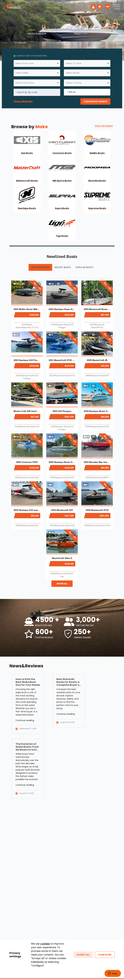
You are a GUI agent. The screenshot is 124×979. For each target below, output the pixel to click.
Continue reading (25, 720)
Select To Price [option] (74, 82)
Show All (62, 583)
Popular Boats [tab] (84, 267)
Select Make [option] (22, 72)
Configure (104, 954)
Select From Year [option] (25, 63)
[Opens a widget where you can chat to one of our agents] (112, 973)
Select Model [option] (72, 72)
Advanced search (96, 101)
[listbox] (37, 63)
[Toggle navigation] (116, 6)
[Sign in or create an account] (93, 7)
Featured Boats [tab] (40, 267)
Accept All (83, 954)
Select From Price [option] (25, 82)
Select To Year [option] (73, 63)
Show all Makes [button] (104, 126)
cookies (45, 943)
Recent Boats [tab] (63, 267)
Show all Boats (23, 101)
